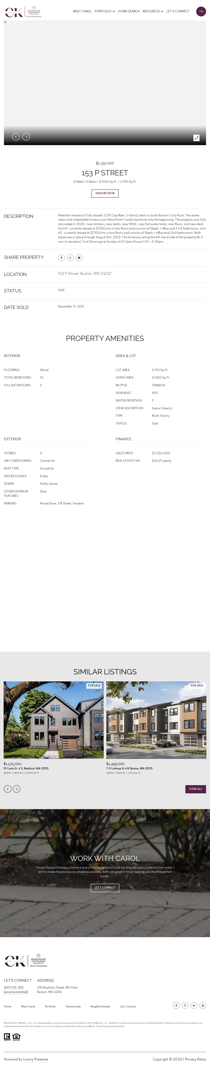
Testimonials (73, 1006)
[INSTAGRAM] (185, 1005)
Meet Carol (82, 11)
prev (7, 789)
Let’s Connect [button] (105, 888)
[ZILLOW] (203, 1005)
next (16, 789)
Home (7, 1006)
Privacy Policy (195, 1059)
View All (195, 789)
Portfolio (103, 11)
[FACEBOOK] (176, 1005)
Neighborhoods (100, 1006)
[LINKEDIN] (194, 1005)
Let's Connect (128, 1006)
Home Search (129, 11)
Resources (151, 11)
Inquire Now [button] (105, 193)
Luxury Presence (35, 1059)
